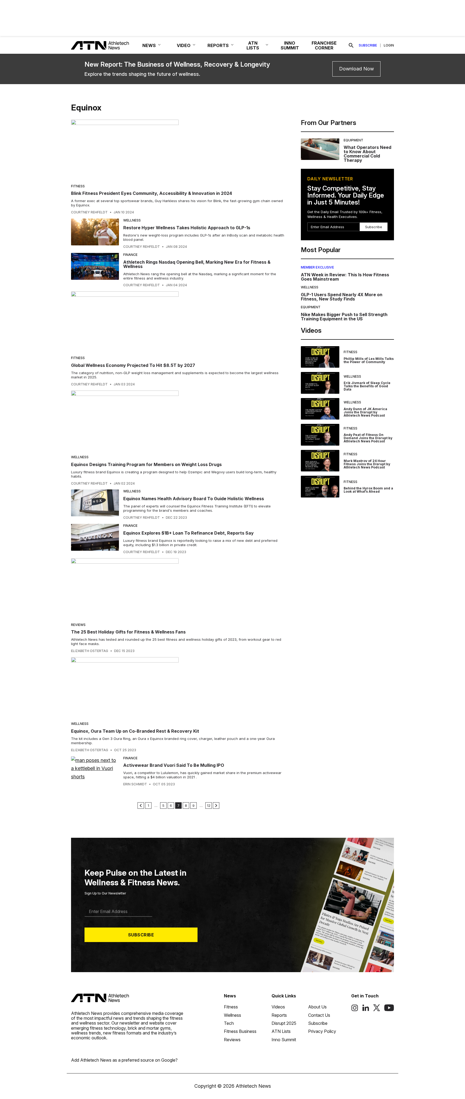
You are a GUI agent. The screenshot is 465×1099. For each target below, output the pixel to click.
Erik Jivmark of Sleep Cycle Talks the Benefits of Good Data (367, 386)
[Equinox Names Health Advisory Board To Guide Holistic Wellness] (95, 504)
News (230, 996)
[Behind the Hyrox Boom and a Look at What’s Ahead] (320, 486)
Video (184, 45)
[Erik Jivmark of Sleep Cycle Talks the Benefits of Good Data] (320, 383)
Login (389, 45)
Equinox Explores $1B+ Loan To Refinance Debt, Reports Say (188, 533)
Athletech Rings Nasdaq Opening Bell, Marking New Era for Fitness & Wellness (196, 264)
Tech (229, 1023)
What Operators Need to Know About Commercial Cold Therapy (367, 154)
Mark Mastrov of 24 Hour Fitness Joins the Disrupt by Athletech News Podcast (367, 464)
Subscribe (368, 45)
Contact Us (319, 1015)
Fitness (78, 186)
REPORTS (218, 45)
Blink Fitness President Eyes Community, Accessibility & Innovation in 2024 (151, 193)
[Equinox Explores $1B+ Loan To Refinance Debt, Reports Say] (95, 539)
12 (208, 805)
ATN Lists (281, 1031)
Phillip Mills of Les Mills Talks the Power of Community (369, 360)
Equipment (353, 140)
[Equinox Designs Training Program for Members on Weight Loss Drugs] (178, 421)
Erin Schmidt (135, 784)
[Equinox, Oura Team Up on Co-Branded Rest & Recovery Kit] (178, 687)
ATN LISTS (252, 45)
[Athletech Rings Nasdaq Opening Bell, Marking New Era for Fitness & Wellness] (95, 270)
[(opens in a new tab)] (354, 1009)
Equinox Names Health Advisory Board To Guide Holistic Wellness (193, 498)
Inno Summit (284, 1039)
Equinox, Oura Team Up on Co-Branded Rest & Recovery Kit (135, 731)
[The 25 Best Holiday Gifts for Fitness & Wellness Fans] (178, 588)
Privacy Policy (322, 1031)
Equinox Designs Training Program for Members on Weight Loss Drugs (146, 464)
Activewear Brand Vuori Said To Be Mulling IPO (173, 765)
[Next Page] (216, 805)
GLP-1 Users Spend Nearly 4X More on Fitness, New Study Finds (341, 297)
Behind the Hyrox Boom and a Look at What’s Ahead (368, 489)
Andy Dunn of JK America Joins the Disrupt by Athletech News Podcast (365, 412)
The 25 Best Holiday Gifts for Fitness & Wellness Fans (128, 632)
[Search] (351, 45)
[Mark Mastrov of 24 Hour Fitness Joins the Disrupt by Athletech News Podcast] (320, 461)
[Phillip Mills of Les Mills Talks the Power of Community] (320, 357)
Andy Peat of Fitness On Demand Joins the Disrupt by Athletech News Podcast (368, 438)
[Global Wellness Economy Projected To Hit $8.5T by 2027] (178, 321)
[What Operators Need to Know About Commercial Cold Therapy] (320, 150)
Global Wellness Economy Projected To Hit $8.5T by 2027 (133, 365)
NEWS (149, 45)
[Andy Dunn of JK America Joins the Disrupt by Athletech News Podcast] (320, 409)
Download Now (356, 68)
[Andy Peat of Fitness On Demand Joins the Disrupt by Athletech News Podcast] (320, 435)
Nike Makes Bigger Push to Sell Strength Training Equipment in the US (344, 316)
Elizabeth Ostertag (89, 651)
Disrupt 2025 (284, 1023)
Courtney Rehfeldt (89, 212)
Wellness (132, 220)
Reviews (78, 625)
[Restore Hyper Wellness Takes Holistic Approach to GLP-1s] (95, 234)
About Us (317, 1006)
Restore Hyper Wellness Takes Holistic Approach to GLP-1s (186, 227)
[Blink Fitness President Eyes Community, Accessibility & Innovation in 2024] (178, 150)
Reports (279, 1015)
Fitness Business (240, 1031)
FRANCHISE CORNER (324, 45)
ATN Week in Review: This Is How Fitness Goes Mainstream (345, 277)
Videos (278, 1006)
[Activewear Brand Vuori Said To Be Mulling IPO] (95, 771)
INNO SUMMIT (290, 45)
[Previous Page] (141, 805)
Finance (130, 255)
